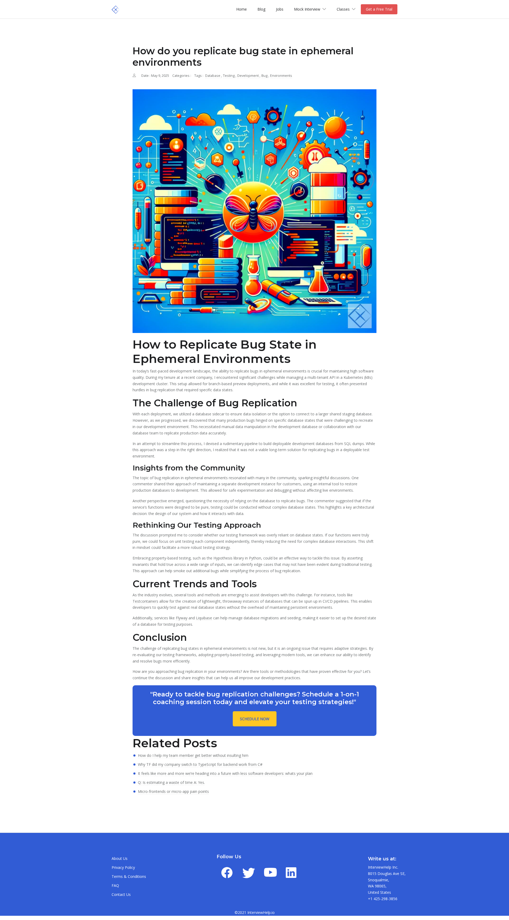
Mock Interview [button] (307, 9)
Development (248, 75)
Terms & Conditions (129, 876)
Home (241, 9)
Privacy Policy (123, 867)
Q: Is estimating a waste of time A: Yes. (171, 782)
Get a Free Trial (379, 9)
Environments (281, 75)
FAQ (115, 885)
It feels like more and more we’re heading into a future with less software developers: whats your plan (225, 773)
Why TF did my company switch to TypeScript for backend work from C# (200, 764)
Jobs (279, 9)
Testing (229, 75)
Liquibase (204, 617)
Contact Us (121, 894)
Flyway (181, 617)
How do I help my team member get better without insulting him (193, 755)
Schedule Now (254, 718)
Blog (261, 9)
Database (213, 75)
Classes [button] (344, 9)
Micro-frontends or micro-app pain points (173, 791)
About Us (120, 858)
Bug (264, 75)
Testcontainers (145, 601)
